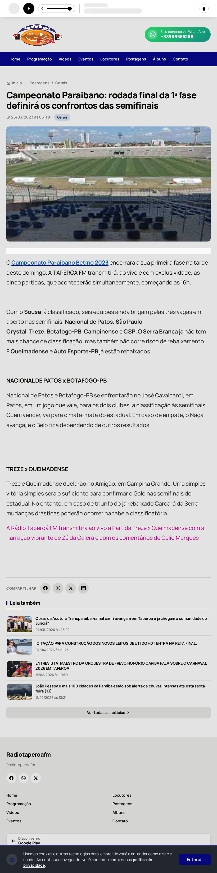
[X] (70, 588)
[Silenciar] (43, 8)
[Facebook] (45, 588)
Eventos (85, 59)
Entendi (194, 859)
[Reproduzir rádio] (28, 8)
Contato (180, 59)
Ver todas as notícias (106, 712)
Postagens (136, 59)
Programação (39, 59)
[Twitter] (36, 778)
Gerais (61, 82)
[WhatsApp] (58, 588)
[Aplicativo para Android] (204, 8)
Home (15, 59)
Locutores (109, 59)
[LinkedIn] (83, 588)
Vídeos (65, 59)
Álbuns (159, 59)
